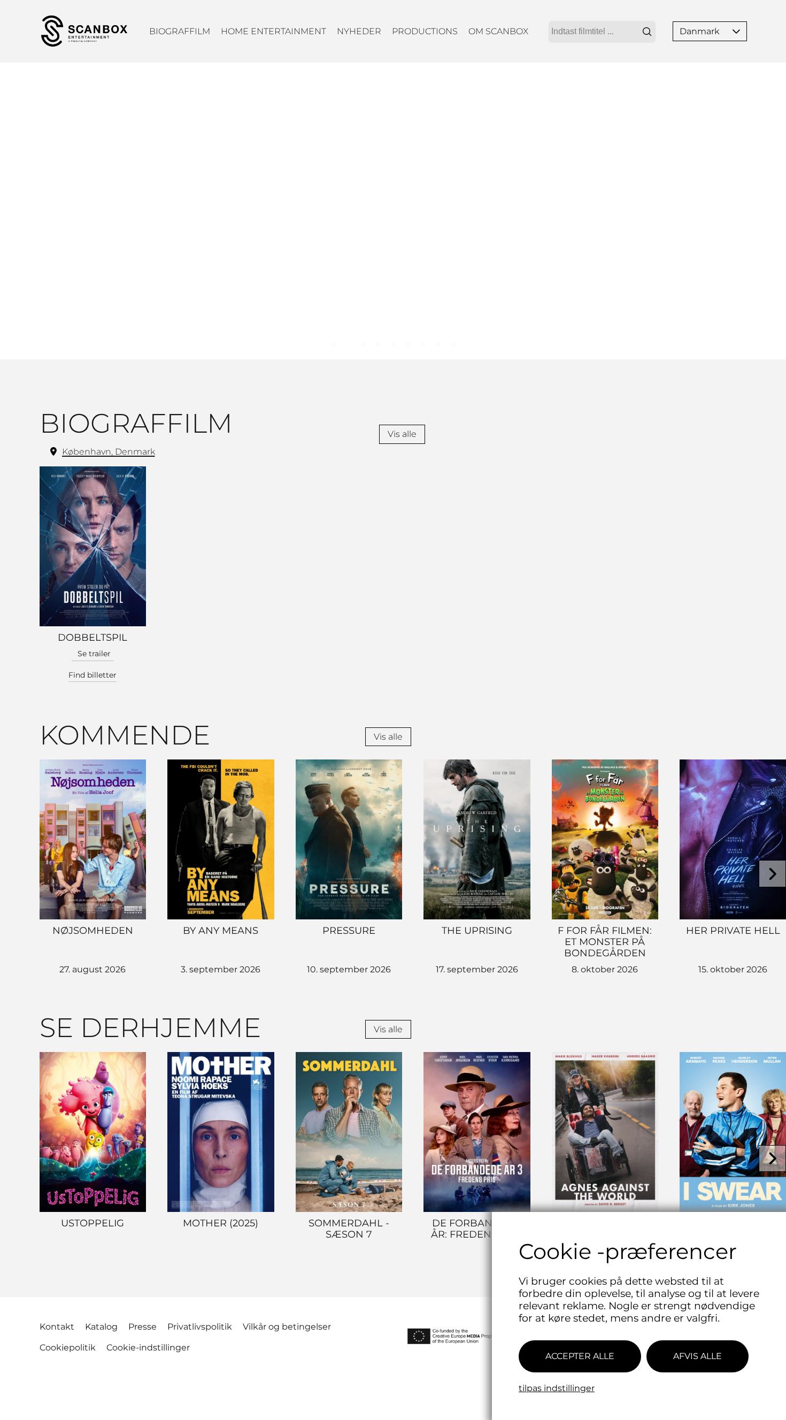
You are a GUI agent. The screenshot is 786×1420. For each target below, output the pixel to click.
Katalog (101, 1327)
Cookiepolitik (68, 1347)
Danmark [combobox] (700, 31)
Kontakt (57, 1327)
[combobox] (602, 31)
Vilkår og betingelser (287, 1327)
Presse (142, 1327)
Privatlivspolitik (199, 1327)
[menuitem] (179, 31)
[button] (736, 31)
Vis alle (402, 434)
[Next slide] (772, 873)
